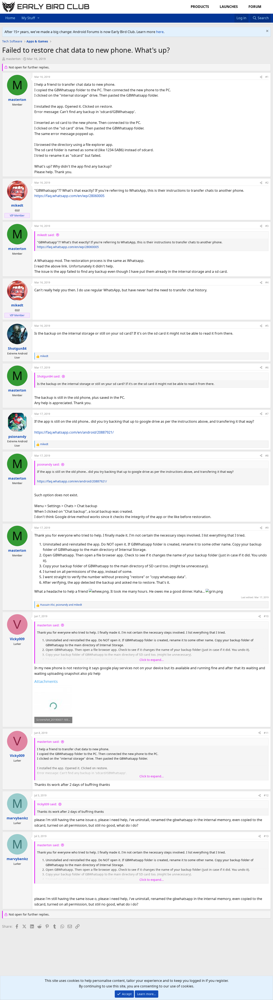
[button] (38, 18)
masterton (13, 59)
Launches (229, 6)
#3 (267, 226)
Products (200, 6)
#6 (267, 367)
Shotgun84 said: (48, 376)
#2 (267, 182)
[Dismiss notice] (267, 31)
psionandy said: (48, 464)
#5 (267, 326)
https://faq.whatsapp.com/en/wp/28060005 (69, 195)
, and (61, 605)
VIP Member (17, 215)
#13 (266, 836)
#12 (266, 795)
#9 (267, 528)
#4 (267, 282)
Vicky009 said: (47, 804)
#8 (267, 455)
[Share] (261, 77)
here (160, 31)
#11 (266, 733)
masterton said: (48, 625)
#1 (267, 77)
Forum (254, 6)
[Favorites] (232, 15)
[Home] (228, 15)
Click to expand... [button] (151, 660)
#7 (267, 414)
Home (10, 18)
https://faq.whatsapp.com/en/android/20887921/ (74, 432)
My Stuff (28, 18)
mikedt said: (46, 235)
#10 (266, 616)
